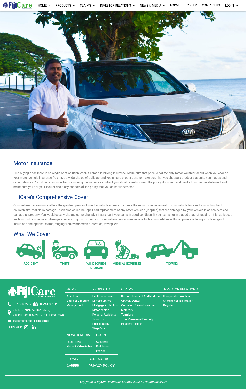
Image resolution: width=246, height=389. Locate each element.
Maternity (127, 310)
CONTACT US (99, 359)
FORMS (72, 359)
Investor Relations (116, 5)
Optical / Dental (130, 300)
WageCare (98, 328)
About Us (72, 296)
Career (191, 5)
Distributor (102, 346)
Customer (102, 341)
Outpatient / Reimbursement (138, 305)
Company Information (176, 296)
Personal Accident (132, 323)
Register (168, 305)
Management (75, 305)
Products (63, 5)
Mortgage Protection (105, 305)
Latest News (74, 341)
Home (42, 5)
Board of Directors (78, 300)
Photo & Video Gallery (80, 346)
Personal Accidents (104, 314)
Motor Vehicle (100, 310)
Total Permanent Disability (137, 319)
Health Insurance (102, 296)
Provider (101, 351)
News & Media (151, 5)
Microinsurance (101, 300)
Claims (86, 5)
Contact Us (211, 5)
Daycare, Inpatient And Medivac (140, 296)
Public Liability (100, 323)
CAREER (73, 366)
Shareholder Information (178, 300)
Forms (175, 5)
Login (230, 5)
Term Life (98, 319)
